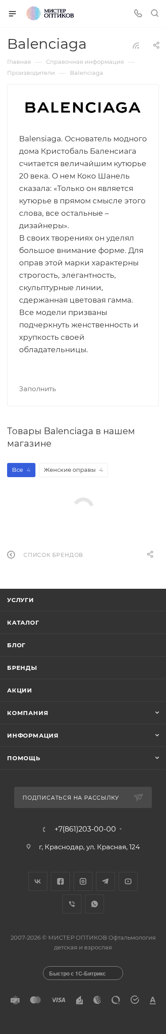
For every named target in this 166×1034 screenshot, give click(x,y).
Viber (71, 903)
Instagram (83, 881)
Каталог (23, 622)
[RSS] (136, 45)
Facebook (60, 881)
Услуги (20, 599)
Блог (16, 645)
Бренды (22, 667)
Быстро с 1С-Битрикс (77, 973)
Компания (27, 712)
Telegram (105, 881)
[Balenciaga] (83, 108)
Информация (33, 735)
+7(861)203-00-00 (85, 829)
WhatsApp (94, 903)
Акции (19, 690)
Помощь (23, 758)
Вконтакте (37, 881)
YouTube (128, 881)
